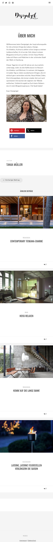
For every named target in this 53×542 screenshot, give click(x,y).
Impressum (23, 540)
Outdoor (27, 461)
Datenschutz (32, 540)
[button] (17, 130)
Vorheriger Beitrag (12, 180)
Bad (26, 312)
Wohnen (26, 237)
